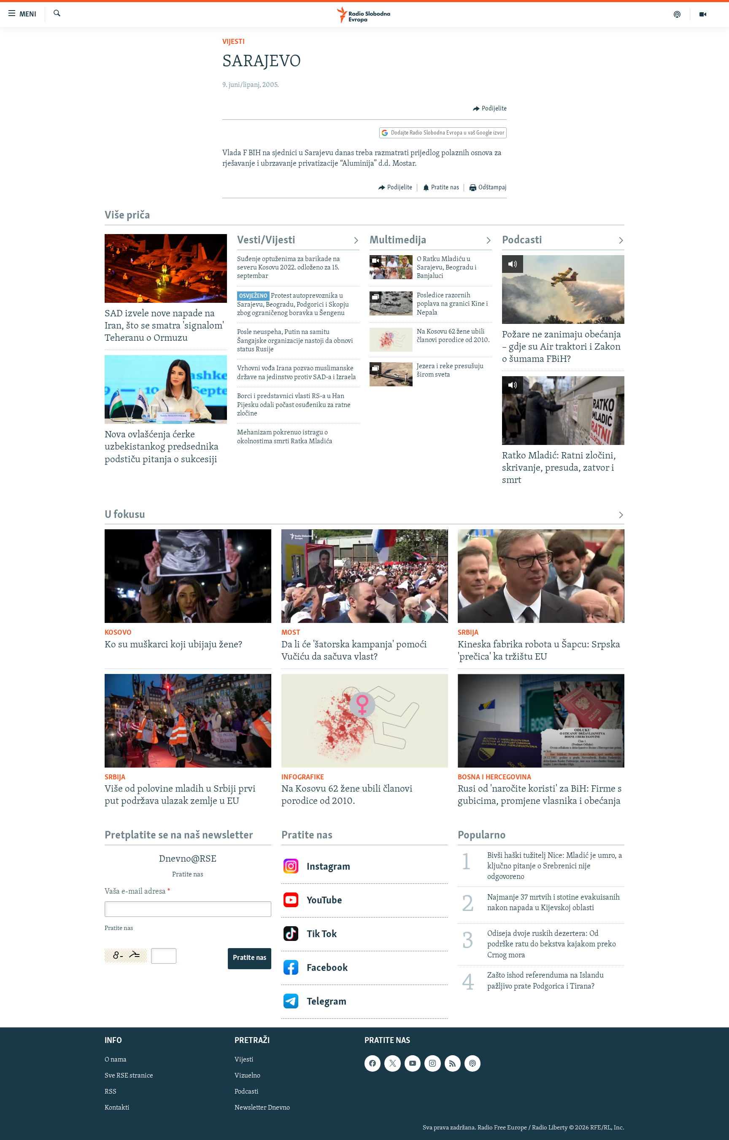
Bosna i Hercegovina (494, 778)
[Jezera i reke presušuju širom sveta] (391, 374)
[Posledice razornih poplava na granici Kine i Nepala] (391, 303)
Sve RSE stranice (129, 1076)
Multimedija (398, 240)
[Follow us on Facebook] (372, 1064)
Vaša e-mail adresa (137, 892)
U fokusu (125, 515)
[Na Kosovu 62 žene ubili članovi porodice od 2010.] (391, 340)
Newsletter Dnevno (262, 1108)
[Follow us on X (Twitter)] (392, 1064)
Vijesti (233, 42)
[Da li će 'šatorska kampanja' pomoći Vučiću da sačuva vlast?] (364, 576)
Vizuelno (247, 1076)
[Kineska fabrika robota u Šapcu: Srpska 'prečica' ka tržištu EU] (541, 576)
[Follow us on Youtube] (413, 1064)
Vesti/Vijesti (266, 240)
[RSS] (453, 1064)
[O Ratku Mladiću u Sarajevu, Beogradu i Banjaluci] (391, 267)
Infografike (302, 778)
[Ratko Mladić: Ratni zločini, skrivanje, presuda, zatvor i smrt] (563, 410)
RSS (110, 1092)
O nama (116, 1060)
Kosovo (118, 633)
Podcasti (522, 240)
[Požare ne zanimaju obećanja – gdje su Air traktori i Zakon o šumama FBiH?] (563, 289)
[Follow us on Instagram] (432, 1064)
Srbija (468, 633)
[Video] (703, 14)
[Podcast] (677, 14)
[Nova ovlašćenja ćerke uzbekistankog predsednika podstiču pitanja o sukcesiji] (166, 389)
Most (290, 633)
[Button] (490, 108)
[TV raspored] (472, 1064)
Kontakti (117, 1108)
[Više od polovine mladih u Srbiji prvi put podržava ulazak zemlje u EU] (188, 721)
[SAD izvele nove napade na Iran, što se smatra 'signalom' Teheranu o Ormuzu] (166, 268)
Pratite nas (249, 958)
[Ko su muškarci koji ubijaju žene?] (188, 576)
